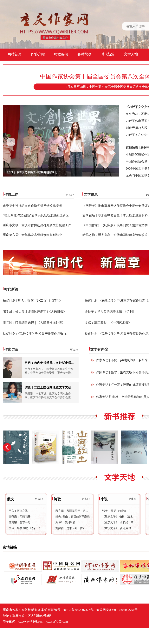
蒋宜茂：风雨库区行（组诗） (72, 510)
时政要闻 (61, 54)
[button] (111, 142)
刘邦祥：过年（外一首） (70, 528)
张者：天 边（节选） (114, 510)
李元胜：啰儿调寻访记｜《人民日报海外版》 (34, 322)
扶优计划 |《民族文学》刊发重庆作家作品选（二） (38, 333)
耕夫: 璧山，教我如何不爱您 (72, 516)
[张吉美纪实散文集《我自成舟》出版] (45, 447)
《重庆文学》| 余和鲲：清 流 (119, 522)
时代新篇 (108, 54)
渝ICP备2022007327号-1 (79, 609)
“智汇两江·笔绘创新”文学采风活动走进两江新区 (36, 215)
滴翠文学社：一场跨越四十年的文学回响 (30, 172)
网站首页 (15, 54)
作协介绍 (38, 54)
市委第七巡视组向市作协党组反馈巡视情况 (32, 205)
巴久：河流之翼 (18, 510)
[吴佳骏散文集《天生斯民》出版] (16, 447)
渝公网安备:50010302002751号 (117, 609)
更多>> (70, 194)
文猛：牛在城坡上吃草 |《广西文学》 (26, 528)
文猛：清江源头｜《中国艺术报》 (108, 322)
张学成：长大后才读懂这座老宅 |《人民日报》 (34, 311)
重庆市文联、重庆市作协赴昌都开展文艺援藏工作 (37, 225)
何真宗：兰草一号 (19, 522)
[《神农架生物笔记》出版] (104, 447)
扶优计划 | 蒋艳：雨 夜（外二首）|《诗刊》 (32, 300)
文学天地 (131, 54)
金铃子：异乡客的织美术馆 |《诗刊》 (110, 311)
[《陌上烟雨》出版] (134, 447)
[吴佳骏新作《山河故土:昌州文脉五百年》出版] (75, 447)
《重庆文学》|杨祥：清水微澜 (119, 516)
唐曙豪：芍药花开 (19, 516)
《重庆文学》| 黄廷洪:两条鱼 (119, 528)
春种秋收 (84, 54)
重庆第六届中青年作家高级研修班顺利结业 (32, 235)
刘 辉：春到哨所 (65, 522)
